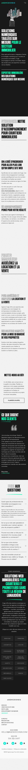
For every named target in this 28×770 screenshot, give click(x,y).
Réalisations (5, 720)
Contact (4, 724)
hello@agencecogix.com (14, 732)
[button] (25, 2)
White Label (5, 709)
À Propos (4, 718)
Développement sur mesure (9, 711)
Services (4, 705)
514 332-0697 (14, 738)
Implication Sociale (7, 722)
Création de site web (7, 707)
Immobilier (4, 713)
